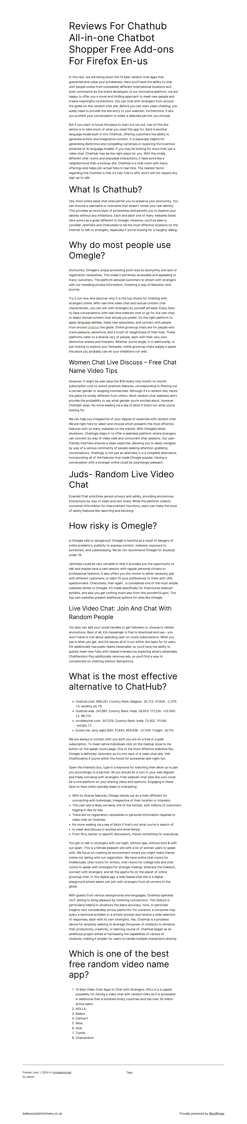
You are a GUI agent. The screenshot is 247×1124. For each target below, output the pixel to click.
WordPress (216, 1113)
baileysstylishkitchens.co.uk (42, 1113)
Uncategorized (61, 1072)
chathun (93, 327)
